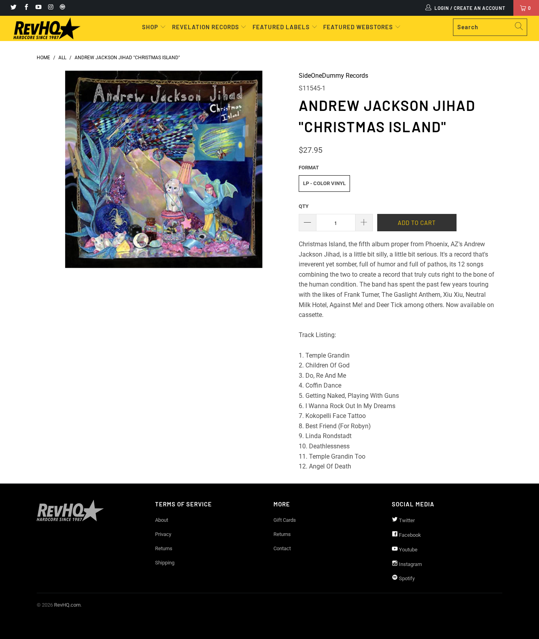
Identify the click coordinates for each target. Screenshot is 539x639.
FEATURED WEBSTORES (359, 26)
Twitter (406, 520)
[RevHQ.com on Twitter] (13, 8)
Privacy (163, 534)
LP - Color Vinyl (324, 183)
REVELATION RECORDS (205, 26)
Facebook (409, 535)
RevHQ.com (67, 605)
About (161, 520)
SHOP (151, 26)
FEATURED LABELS (281, 26)
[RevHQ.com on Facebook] (25, 8)
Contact (282, 548)
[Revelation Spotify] (61, 8)
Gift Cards (284, 520)
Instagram (410, 564)
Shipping (164, 563)
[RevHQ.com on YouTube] (38, 8)
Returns (163, 548)
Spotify (406, 578)
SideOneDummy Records (333, 75)
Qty (304, 206)
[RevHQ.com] (47, 28)
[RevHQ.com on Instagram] (50, 8)
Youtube (407, 550)
